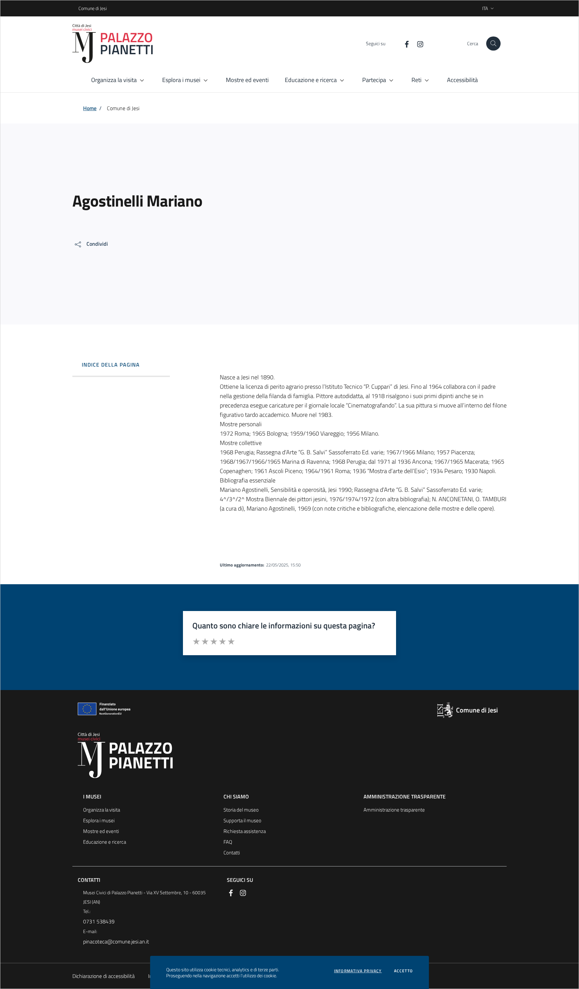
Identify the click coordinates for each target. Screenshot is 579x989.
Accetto (403, 971)
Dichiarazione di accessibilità (103, 976)
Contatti (231, 852)
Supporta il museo (242, 820)
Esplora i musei (99, 820)
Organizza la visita (101, 810)
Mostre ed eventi (101, 831)
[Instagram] (417, 43)
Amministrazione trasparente (394, 810)
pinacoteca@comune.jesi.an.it (116, 941)
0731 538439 (99, 921)
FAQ (227, 842)
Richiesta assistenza (244, 831)
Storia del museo (241, 810)
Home (89, 108)
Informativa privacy (358, 971)
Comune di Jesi (80, 8)
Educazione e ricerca (104, 842)
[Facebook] (404, 43)
